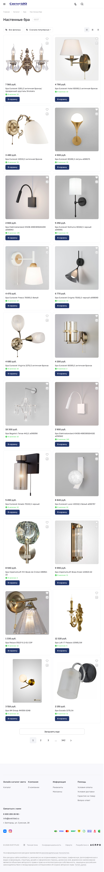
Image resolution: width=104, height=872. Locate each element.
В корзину (12, 99)
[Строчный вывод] (92, 29)
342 (63, 740)
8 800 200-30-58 (11, 814)
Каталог (7, 787)
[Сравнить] (47, 43)
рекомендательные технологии (55, 853)
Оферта (68, 845)
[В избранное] (47, 39)
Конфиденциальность (51, 845)
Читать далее (80, 865)
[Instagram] (10, 831)
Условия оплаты (85, 787)
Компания (33, 782)
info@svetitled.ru (11, 818)
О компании (33, 787)
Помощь (82, 782)
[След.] (71, 740)
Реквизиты (58, 787)
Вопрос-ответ (84, 800)
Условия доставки (86, 791)
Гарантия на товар (86, 796)
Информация (59, 782)
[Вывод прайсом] (98, 29)
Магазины (57, 791)
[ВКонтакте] (4, 831)
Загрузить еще (52, 731)
